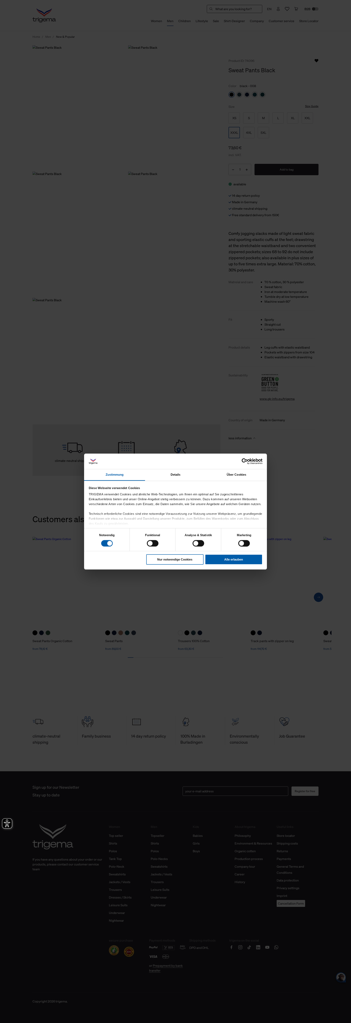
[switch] (152, 543)
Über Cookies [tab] (236, 474)
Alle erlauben (233, 559)
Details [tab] (176, 474)
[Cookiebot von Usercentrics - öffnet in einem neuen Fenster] (244, 461)
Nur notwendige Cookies (174, 559)
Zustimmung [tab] (115, 474)
